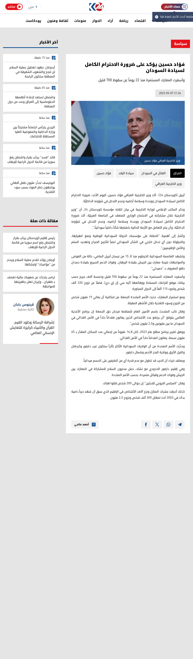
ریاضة (123, 20)
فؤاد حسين (104, 173)
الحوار (97, 20)
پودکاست (33, 20)
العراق (177, 173)
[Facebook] (146, 424)
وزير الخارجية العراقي (168, 184)
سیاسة (180, 44)
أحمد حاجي (81, 424)
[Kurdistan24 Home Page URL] (96, 7)
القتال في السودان (153, 173)
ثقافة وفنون (57, 20)
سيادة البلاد (126, 173)
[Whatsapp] (168, 424)
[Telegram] (180, 424)
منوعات (80, 20)
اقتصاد (140, 20)
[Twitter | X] (157, 424)
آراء (110, 20)
